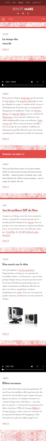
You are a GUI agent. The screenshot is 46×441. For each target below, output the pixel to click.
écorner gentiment (26, 270)
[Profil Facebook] (28, 13)
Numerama (8, 117)
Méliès (35, 408)
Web (27, 3)
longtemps (25, 98)
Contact (36, 3)
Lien (4, 205)
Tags (10, 19)
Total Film (10, 232)
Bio (14, 3)
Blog (21, 3)
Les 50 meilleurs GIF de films (20, 210)
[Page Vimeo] (23, 13)
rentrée (31, 222)
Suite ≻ (6, 49)
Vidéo (5, 94)
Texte (5, 34)
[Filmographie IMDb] (18, 13)
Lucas (12, 411)
